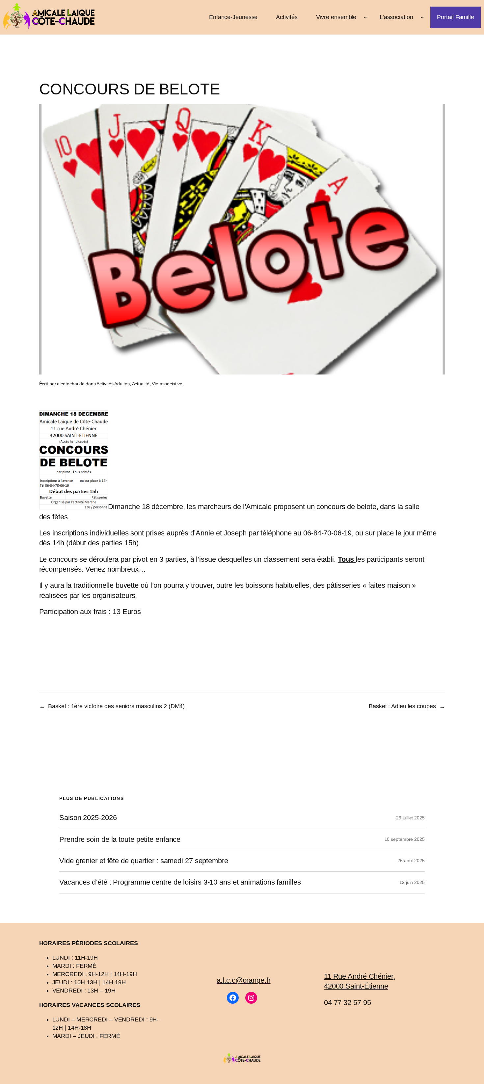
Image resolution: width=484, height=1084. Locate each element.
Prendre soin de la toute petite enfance (119, 839)
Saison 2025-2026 (88, 818)
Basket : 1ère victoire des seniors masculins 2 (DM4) (116, 706)
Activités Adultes (112, 383)
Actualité (140, 383)
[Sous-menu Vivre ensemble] (365, 17)
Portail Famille (455, 17)
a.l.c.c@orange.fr (243, 980)
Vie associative (167, 383)
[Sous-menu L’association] (422, 17)
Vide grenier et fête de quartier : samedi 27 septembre (143, 861)
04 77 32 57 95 (347, 1002)
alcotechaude (71, 383)
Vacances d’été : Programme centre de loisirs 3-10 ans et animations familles (180, 882)
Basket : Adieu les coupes (402, 706)
